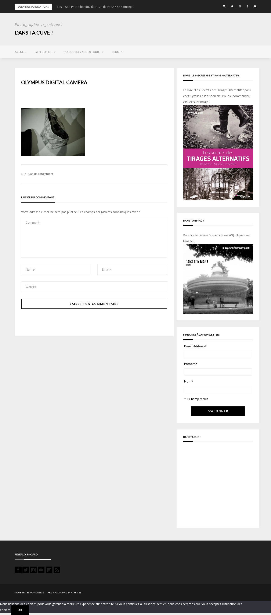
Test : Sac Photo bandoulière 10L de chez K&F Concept (95, 7)
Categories (43, 52)
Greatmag (61, 592)
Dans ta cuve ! (34, 32)
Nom (188, 381)
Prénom (190, 364)
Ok (20, 610)
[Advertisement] (218, 487)
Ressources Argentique (82, 52)
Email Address (195, 346)
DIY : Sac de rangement (37, 174)
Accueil (20, 52)
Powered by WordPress (29, 592)
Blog (115, 52)
